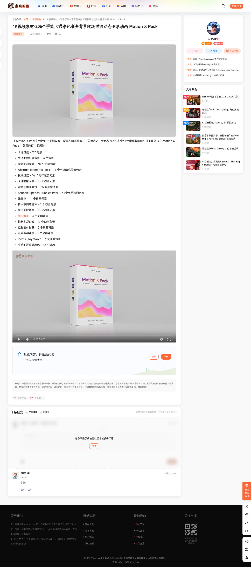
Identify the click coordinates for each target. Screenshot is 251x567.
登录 (154, 356)
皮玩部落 (114, 558)
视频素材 (36, 19)
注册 (166, 356)
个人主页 (234, 51)
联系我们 (140, 537)
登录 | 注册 (237, 6)
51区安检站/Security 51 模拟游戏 (204, 64)
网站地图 (89, 543)
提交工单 (140, 524)
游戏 (59, 6)
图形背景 (23, 216)
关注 (197, 51)
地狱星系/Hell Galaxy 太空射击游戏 (205, 75)
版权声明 (89, 531)
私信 (215, 51)
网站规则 (89, 524)
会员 (138, 6)
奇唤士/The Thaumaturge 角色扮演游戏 (207, 59)
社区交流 (140, 543)
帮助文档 (140, 531)
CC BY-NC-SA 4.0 (23, 539)
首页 (26, 19)
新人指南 (89, 537)
